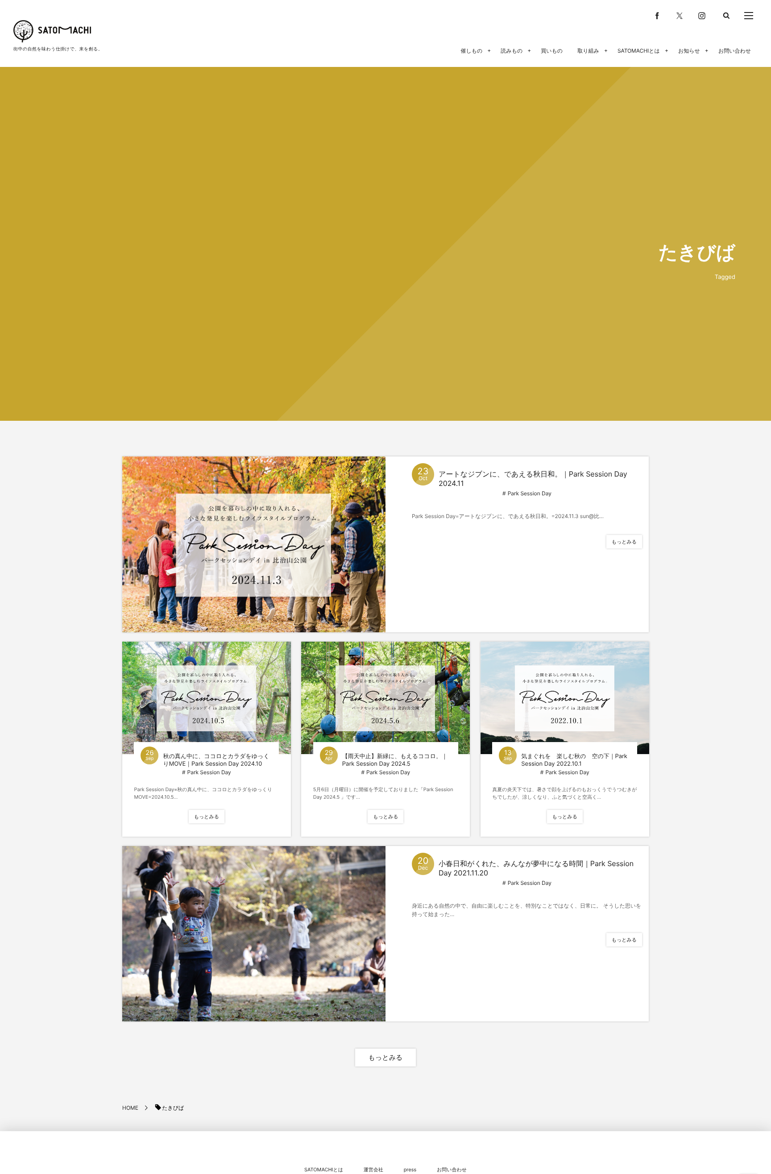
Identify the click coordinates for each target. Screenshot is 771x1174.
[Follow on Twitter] (679, 16)
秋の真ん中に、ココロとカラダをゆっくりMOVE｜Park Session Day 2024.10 (216, 760)
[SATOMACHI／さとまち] (52, 31)
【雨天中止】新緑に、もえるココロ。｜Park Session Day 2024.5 (395, 760)
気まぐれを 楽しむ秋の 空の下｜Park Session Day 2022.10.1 (574, 760)
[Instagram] (702, 16)
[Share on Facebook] (657, 16)
